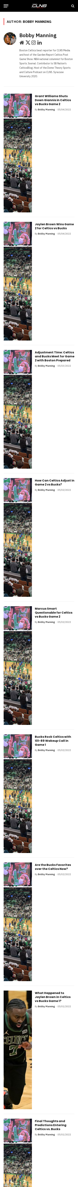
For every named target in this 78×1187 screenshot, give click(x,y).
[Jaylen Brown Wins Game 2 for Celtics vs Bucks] (18, 281)
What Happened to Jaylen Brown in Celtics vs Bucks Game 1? (53, 997)
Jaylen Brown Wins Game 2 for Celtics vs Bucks (54, 226)
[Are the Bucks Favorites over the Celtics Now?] (18, 921)
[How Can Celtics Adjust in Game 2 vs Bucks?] (18, 537)
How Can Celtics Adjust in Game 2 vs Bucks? (54, 482)
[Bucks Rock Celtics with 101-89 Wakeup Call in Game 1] (18, 793)
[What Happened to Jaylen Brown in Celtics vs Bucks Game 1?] (18, 1050)
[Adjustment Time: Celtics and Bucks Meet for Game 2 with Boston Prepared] (18, 409)
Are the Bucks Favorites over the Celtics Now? (53, 867)
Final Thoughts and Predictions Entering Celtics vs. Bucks (50, 1125)
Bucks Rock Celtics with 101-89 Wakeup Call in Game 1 (53, 741)
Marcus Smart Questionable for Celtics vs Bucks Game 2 (53, 613)
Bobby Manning (37, 35)
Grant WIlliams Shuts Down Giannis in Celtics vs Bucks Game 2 (53, 100)
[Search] (72, 6)
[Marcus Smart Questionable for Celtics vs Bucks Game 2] (18, 665)
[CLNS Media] (39, 6)
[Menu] (6, 6)
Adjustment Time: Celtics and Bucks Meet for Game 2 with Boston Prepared (54, 356)
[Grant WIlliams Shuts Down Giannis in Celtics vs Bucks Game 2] (18, 153)
